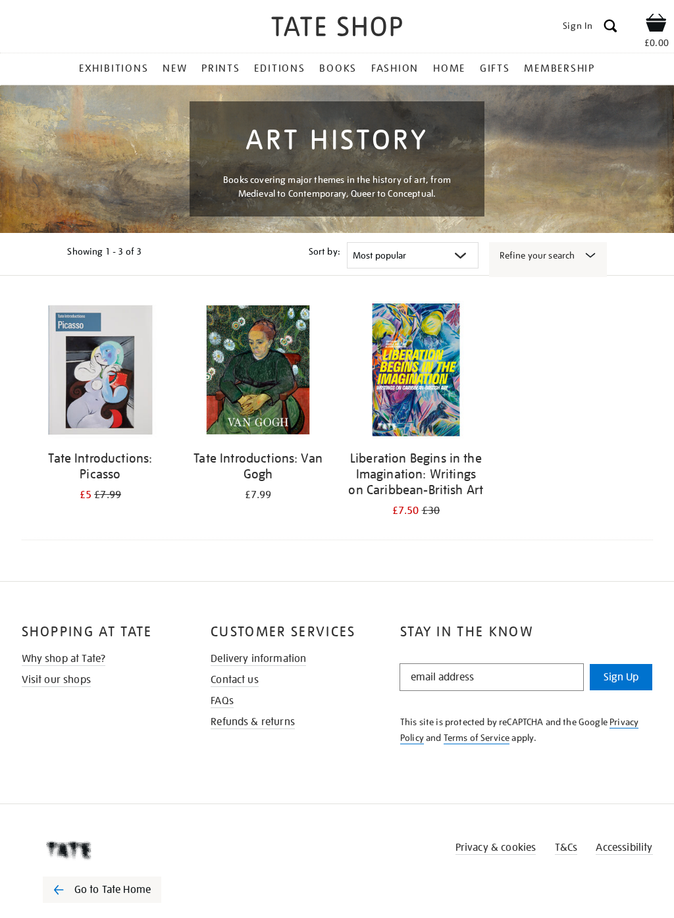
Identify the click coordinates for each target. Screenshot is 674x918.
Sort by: (324, 251)
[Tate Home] (111, 850)
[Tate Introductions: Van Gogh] (258, 372)
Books (338, 68)
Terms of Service (477, 738)
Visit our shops (56, 679)
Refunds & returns (253, 721)
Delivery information (258, 658)
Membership (559, 68)
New (175, 68)
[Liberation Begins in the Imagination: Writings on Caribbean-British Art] (416, 372)
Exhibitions (113, 68)
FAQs (222, 700)
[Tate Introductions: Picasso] (101, 372)
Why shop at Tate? (64, 658)
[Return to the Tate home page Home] (337, 28)
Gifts (495, 68)
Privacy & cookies (495, 847)
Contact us (235, 679)
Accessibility (624, 847)
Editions (279, 68)
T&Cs (566, 847)
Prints (220, 68)
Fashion (395, 68)
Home (449, 68)
